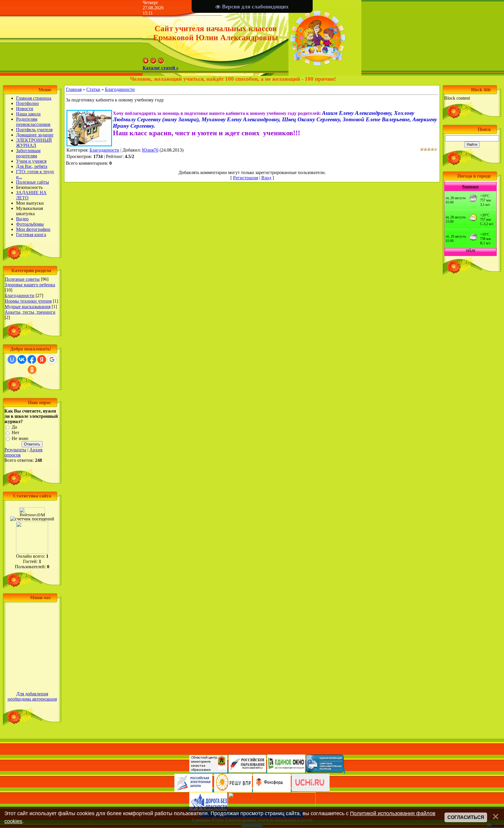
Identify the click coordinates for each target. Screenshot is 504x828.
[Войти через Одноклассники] (32, 369)
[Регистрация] (153, 62)
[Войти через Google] (52, 359)
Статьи (93, 89)
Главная (74, 89)
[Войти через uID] (12, 359)
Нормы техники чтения (28, 301)
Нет (15, 432)
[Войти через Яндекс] (41, 359)
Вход (266, 177)
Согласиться (465, 817)
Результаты (15, 449)
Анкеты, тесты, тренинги (30, 312)
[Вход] (161, 62)
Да (14, 426)
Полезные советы (22, 279)
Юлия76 (150, 150)
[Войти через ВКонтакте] (22, 359)
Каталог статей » (160, 67)
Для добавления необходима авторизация (32, 696)
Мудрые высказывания (27, 306)
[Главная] (146, 62)
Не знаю (20, 438)
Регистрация (245, 177)
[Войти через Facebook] (31, 359)
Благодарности (19, 295)
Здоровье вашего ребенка (30, 284)
